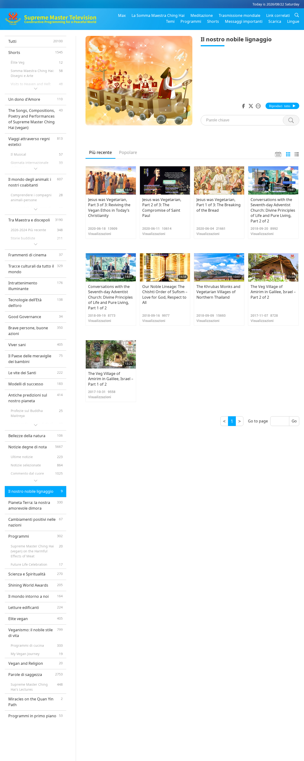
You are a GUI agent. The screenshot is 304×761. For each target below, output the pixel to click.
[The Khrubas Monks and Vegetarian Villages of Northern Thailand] (219, 267)
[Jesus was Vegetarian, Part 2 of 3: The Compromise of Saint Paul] (165, 180)
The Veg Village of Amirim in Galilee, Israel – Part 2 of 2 (273, 292)
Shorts (213, 21)
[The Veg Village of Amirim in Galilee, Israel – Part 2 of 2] (273, 267)
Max (122, 15)
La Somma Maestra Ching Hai (158, 15)
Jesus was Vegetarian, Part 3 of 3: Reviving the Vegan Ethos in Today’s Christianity (109, 207)
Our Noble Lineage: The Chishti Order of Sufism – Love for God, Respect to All (164, 294)
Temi (170, 21)
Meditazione (201, 15)
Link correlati (278, 15)
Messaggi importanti (243, 21)
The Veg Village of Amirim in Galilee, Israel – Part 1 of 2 (110, 379)
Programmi (190, 21)
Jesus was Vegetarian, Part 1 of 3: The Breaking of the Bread (218, 205)
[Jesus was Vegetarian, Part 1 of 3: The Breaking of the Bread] (219, 180)
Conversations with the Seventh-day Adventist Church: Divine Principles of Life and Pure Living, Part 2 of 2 (273, 210)
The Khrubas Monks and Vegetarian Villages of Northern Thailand (218, 292)
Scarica (274, 21)
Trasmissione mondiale (239, 15)
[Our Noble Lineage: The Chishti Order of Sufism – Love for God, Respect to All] (165, 267)
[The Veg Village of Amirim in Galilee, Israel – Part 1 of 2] (111, 354)
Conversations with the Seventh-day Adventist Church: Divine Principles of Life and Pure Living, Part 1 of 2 (110, 297)
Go (294, 421)
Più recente (100, 152)
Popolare (128, 152)
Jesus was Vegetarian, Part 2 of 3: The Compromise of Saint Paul (161, 207)
